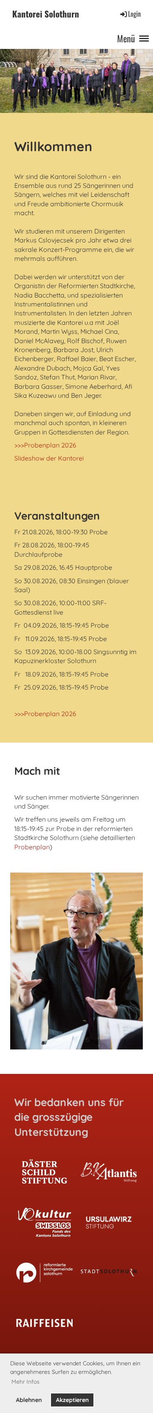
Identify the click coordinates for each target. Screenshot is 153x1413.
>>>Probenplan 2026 (45, 445)
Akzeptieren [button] (72, 1400)
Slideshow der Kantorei (49, 458)
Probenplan (32, 847)
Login (134, 14)
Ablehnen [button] (29, 1400)
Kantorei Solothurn (45, 14)
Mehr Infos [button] (25, 1381)
